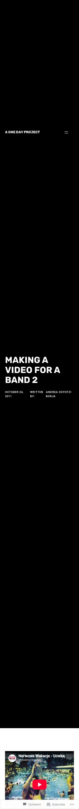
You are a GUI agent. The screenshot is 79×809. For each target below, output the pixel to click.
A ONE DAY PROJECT (22, 132)
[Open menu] (66, 132)
